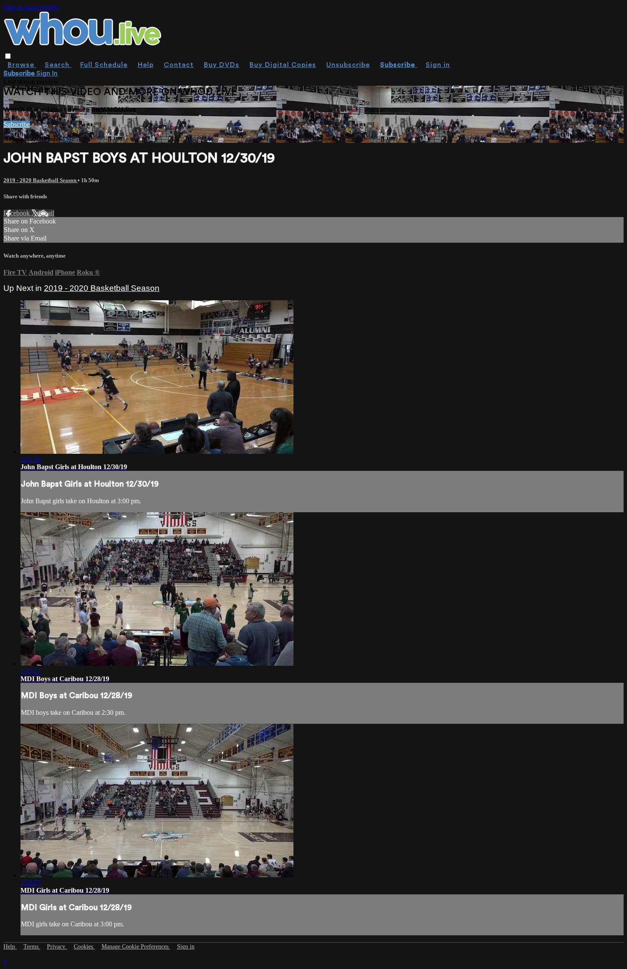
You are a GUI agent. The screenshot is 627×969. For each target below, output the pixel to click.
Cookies (84, 946)
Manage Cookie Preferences (136, 946)
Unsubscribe (348, 64)
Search (58, 64)
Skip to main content (31, 7)
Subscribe (16, 124)
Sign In (47, 73)
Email (46, 213)
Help (146, 64)
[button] (8, 56)
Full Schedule (104, 64)
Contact (179, 64)
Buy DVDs (221, 64)
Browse (22, 64)
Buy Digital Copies (283, 64)
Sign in (438, 64)
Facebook (17, 213)
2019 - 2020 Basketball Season (40, 180)
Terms (31, 946)
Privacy (57, 946)
